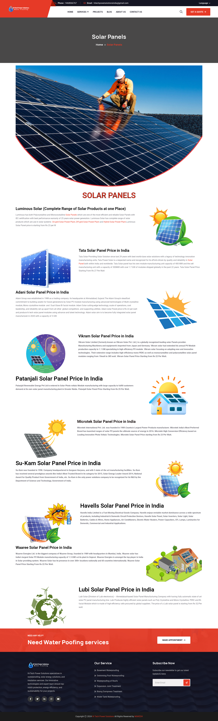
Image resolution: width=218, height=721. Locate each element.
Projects (98, 12)
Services (81, 12)
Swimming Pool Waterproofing (110, 675)
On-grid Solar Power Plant (63, 222)
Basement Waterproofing (108, 670)
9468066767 (71, 3)
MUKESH (139, 716)
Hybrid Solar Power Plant (115, 222)
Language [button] (203, 3)
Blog (109, 12)
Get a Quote (197, 12)
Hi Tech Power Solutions (103, 716)
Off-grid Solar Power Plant (87, 222)
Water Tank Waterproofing (108, 697)
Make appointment (172, 640)
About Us (121, 12)
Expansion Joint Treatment (109, 686)
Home (70, 12)
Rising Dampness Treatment (109, 691)
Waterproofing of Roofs (107, 681)
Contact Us (136, 12)
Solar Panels (71, 215)
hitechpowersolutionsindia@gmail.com (111, 3)
